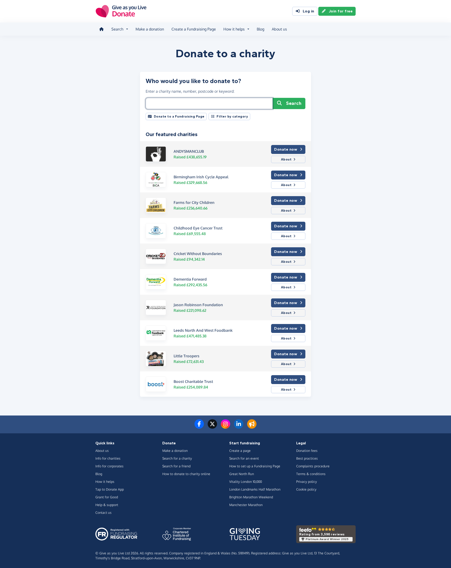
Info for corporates (109, 466)
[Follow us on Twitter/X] (212, 426)
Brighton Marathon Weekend (251, 497)
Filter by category (232, 116)
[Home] (101, 29)
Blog (260, 29)
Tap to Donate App (109, 489)
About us (279, 29)
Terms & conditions (311, 474)
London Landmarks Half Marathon (254, 489)
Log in (308, 11)
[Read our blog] (252, 426)
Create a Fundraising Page (193, 29)
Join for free (341, 11)
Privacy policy (306, 482)
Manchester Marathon (246, 505)
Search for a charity (177, 458)
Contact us (103, 513)
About (286, 159)
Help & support (106, 505)
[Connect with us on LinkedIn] (238, 426)
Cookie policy (306, 489)
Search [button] (117, 29)
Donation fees (307, 451)
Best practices (307, 458)
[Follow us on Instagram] (225, 426)
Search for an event (244, 458)
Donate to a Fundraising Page (179, 116)
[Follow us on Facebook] (199, 426)
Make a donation (150, 29)
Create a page (240, 451)
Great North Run (241, 474)
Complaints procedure (313, 466)
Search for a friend (176, 466)
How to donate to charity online (186, 474)
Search (293, 103)
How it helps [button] (234, 29)
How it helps (104, 482)
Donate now (285, 149)
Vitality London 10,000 (245, 482)
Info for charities (108, 458)
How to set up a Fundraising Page (254, 466)
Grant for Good (106, 497)
